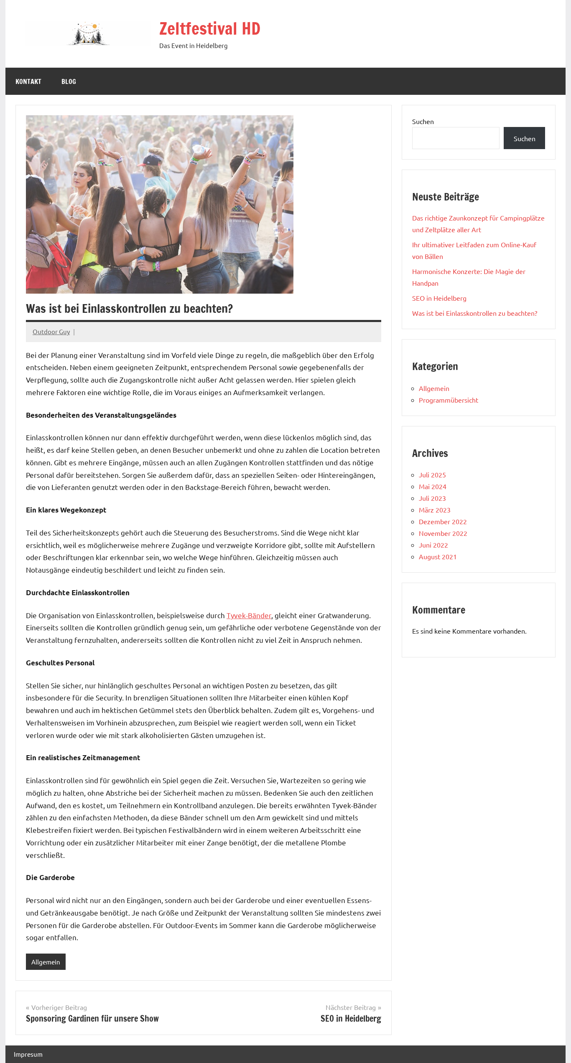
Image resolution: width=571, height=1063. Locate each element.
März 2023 (435, 509)
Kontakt (28, 81)
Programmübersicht (448, 400)
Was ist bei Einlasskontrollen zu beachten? (474, 313)
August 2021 (438, 556)
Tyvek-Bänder (249, 615)
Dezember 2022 (443, 521)
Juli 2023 (432, 498)
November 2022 (443, 533)
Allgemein (45, 962)
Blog (68, 81)
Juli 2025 (432, 474)
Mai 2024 (432, 486)
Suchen (423, 121)
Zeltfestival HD (209, 28)
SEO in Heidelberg (439, 298)
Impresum (28, 1054)
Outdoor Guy (51, 331)
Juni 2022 (433, 544)
